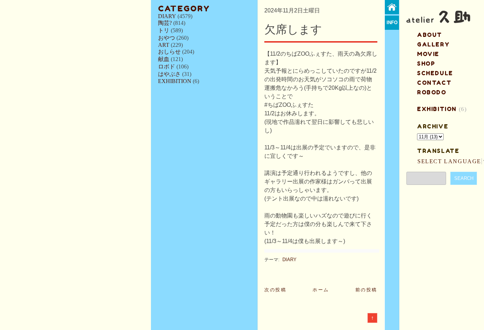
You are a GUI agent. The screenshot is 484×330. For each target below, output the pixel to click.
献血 (163, 59)
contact (434, 82)
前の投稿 (366, 289)
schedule (435, 73)
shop (426, 63)
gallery (433, 44)
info (392, 22)
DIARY (167, 16)
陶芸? (165, 23)
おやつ (166, 38)
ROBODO (431, 92)
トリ (163, 30)
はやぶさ (169, 74)
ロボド (166, 67)
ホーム (321, 289)
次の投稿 (275, 289)
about (429, 34)
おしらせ (169, 52)
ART (163, 45)
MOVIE (428, 53)
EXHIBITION (174, 81)
